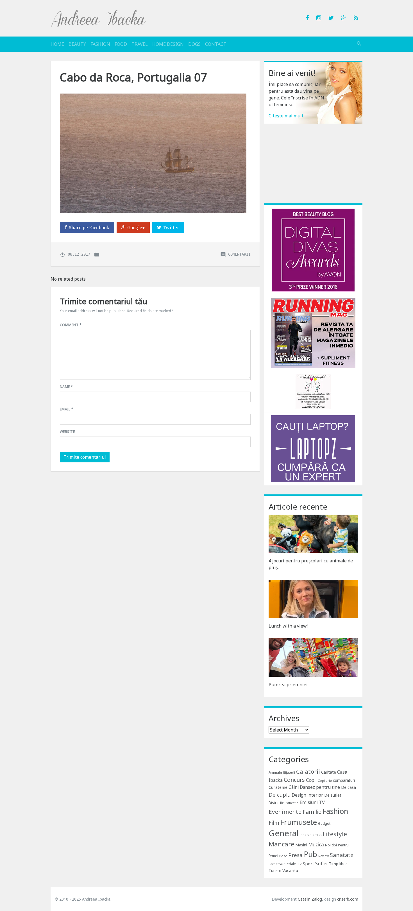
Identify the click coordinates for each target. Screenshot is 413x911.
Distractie (276, 802)
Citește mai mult (286, 116)
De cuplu (280, 794)
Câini (294, 787)
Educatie (291, 803)
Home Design (168, 44)
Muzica (316, 844)
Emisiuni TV (312, 802)
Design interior (307, 795)
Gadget (324, 823)
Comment (70, 324)
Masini (301, 845)
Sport (308, 863)
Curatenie (278, 787)
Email (66, 409)
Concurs (294, 779)
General (284, 833)
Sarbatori (276, 864)
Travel (139, 44)
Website (67, 431)
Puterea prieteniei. (288, 684)
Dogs (194, 44)
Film (274, 822)
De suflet (332, 795)
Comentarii (239, 254)
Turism (275, 870)
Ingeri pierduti (311, 835)
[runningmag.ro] (313, 333)
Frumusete (298, 822)
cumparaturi (344, 780)
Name (66, 386)
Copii (311, 780)
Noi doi (331, 845)
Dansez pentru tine (320, 787)
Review (323, 856)
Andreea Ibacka (99, 18)
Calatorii (308, 771)
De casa (348, 787)
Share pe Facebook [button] (89, 227)
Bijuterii (289, 772)
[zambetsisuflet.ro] (313, 391)
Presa (295, 854)
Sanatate (341, 855)
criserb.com (347, 899)
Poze (283, 856)
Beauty (77, 44)
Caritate (328, 772)
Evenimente (285, 811)
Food (121, 44)
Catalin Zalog (310, 899)
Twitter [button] (171, 227)
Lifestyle (335, 834)
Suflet (321, 863)
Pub (310, 854)
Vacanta (290, 870)
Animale (275, 772)
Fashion (100, 44)
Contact (215, 44)
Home (57, 44)
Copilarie (325, 780)
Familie (312, 811)
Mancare (281, 844)
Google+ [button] (136, 227)
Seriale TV (293, 863)
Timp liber (338, 863)
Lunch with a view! (288, 626)
